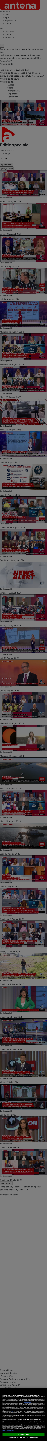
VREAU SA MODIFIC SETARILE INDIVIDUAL (23, 1437)
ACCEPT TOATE (23, 1434)
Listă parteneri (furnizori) (8, 1430)
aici (12, 1411)
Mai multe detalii (27, 1402)
